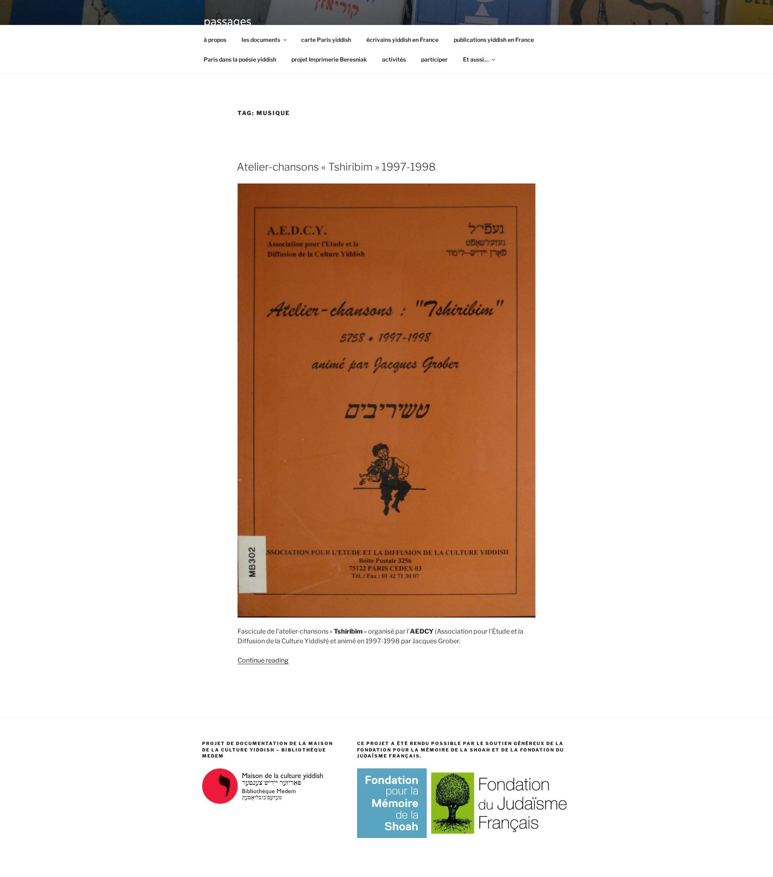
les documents (261, 39)
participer (434, 59)
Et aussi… (476, 59)
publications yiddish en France (494, 39)
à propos (215, 39)
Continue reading (263, 660)
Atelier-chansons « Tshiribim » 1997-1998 (336, 167)
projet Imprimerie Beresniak (329, 59)
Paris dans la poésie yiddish (240, 59)
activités (394, 59)
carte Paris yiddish (326, 39)
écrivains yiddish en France (402, 39)
